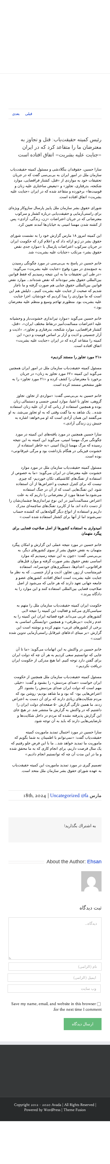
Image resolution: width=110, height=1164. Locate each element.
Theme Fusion (74, 1110)
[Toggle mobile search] (89, 9)
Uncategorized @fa (69, 795)
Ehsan (94, 861)
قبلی (28, 113)
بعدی (16, 113)
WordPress (52, 1110)
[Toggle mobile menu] (99, 9)
